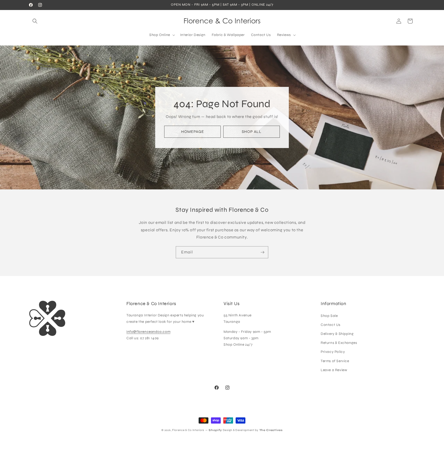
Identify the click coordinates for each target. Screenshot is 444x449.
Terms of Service (335, 361)
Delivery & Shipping (337, 334)
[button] (35, 21)
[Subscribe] (262, 252)
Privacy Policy (333, 352)
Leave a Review (334, 370)
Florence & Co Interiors (188, 430)
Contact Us (330, 325)
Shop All (252, 131)
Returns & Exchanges (339, 343)
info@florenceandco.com (148, 331)
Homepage (192, 131)
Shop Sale (329, 316)
